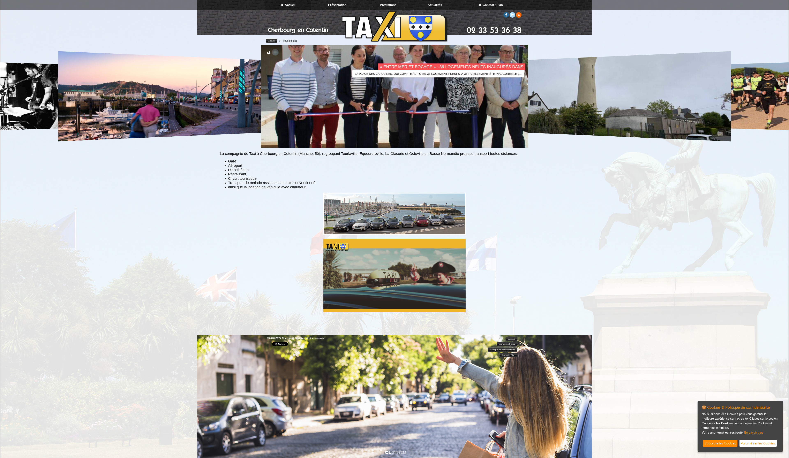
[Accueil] (394, 42)
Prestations (388, 5)
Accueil (289, 5)
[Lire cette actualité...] (194, 96)
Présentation (337, 5)
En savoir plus (753, 432)
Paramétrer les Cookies (758, 443)
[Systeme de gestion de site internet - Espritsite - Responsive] (395, 452)
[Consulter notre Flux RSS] (518, 16)
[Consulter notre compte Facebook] (506, 16)
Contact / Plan (492, 5)
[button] (271, 41)
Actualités (435, 5)
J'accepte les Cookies (720, 443)
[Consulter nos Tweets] (512, 16)
